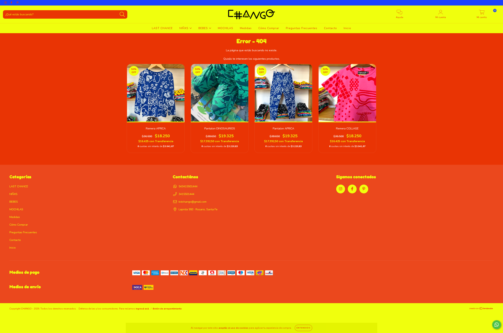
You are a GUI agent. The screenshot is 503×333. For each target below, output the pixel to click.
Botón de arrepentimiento (167, 308)
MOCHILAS (225, 28)
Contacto (330, 28)
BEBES (203, 28)
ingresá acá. (142, 308)
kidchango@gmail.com (193, 202)
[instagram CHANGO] (6, 3)
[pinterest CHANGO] (17, 3)
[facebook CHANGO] (12, 3)
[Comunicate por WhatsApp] (496, 324)
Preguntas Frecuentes (301, 28)
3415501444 (186, 194)
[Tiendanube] (481, 309)
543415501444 (188, 186)
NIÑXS (184, 28)
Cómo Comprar (268, 28)
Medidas (246, 28)
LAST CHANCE (162, 28)
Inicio (347, 28)
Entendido (303, 328)
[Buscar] (122, 14)
